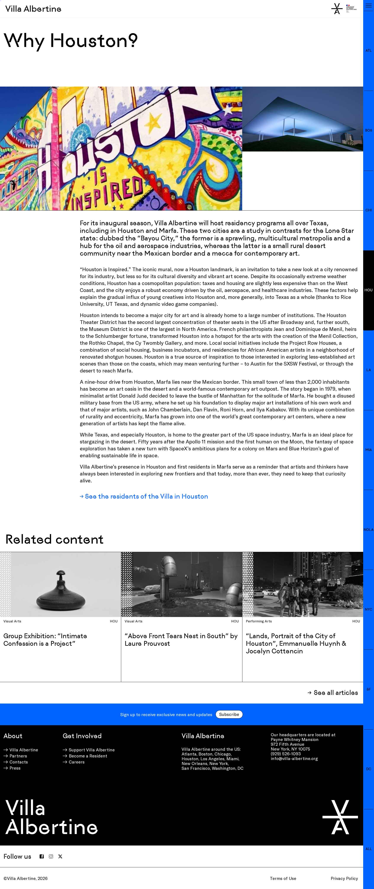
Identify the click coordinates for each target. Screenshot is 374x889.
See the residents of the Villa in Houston (146, 496)
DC (368, 769)
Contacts (19, 761)
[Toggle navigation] (368, 5)
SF (369, 689)
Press (15, 767)
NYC (368, 609)
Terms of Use (283, 878)
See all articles (336, 693)
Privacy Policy (344, 878)
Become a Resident (88, 755)
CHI (369, 210)
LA (368, 370)
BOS (368, 130)
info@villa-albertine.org (294, 758)
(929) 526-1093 (286, 753)
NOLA (369, 530)
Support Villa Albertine (92, 749)
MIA (368, 450)
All (369, 849)
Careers (77, 761)
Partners (18, 755)
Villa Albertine (33, 8)
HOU (368, 290)
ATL (369, 50)
